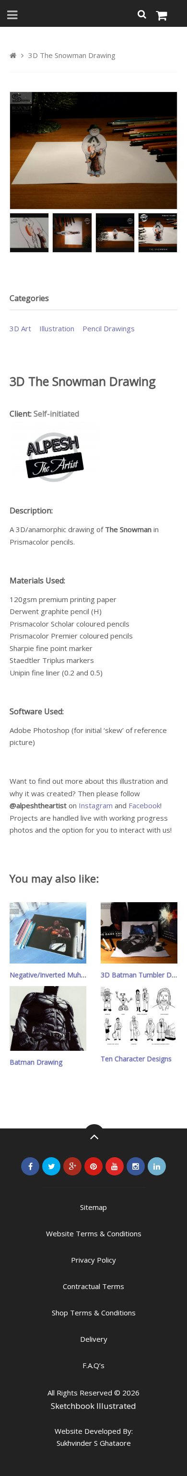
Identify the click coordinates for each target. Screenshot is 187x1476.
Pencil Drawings (108, 328)
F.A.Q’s (93, 1365)
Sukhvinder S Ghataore (94, 1443)
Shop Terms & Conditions (94, 1312)
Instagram (96, 805)
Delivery (93, 1339)
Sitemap (93, 1207)
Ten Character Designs (136, 1058)
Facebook (144, 805)
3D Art (20, 328)
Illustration (56, 328)
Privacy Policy (93, 1260)
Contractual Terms (93, 1286)
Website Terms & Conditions (93, 1233)
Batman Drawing (36, 1062)
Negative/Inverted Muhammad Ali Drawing (76, 974)
